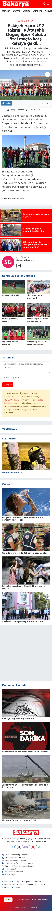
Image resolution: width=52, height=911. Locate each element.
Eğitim (26, 11)
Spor (22, 884)
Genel (42, 884)
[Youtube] (33, 847)
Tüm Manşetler (11, 869)
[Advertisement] (26, 653)
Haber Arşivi (10, 875)
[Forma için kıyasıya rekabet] (13, 310)
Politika (7, 887)
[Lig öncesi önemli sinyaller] (13, 333)
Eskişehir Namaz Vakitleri (16, 860)
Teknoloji (32, 884)
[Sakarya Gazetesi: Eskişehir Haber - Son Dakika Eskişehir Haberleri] (15, 4)
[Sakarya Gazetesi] (8, 262)
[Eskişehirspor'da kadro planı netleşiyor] (38, 310)
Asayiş (48, 11)
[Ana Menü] (48, 4)
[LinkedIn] (28, 847)
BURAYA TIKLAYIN (12, 400)
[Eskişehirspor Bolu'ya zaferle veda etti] (38, 333)
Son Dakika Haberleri (14, 872)
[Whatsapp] (38, 847)
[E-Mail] (18, 266)
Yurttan (6, 11)
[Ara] (44, 4)
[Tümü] (48, 429)
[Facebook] (14, 847)
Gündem (37, 11)
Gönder (8, 385)
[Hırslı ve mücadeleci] (13, 286)
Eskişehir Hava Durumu (15, 858)
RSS (9, 899)
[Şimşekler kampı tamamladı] (38, 286)
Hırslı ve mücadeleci (11, 295)
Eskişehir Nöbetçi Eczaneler (17, 855)
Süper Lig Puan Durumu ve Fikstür (19, 866)
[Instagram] (24, 847)
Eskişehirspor (26, 21)
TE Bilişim (32, 907)
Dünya (16, 11)
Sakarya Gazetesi (17, 110)
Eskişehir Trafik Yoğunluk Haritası (19, 863)
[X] (19, 847)
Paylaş (8, 103)
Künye (17, 887)
